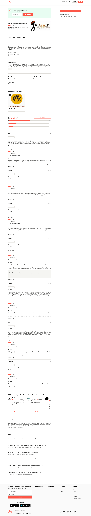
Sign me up (20, 497)
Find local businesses (39, 488)
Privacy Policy (22, 510)
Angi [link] (9, 6)
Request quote (17, 411)
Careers (74, 491)
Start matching (28, 14)
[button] (16, 103)
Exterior (13, 4)
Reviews (19, 37)
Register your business (52, 488)
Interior (9, 4)
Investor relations (76, 494)
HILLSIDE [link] (14, 6)
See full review (11, 145)
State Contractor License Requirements (15, 421)
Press (74, 493)
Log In (74, 1)
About (9, 37)
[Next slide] (11, 415)
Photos (14, 37)
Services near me (38, 489)
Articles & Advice (27, 4)
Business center (51, 489)
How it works (75, 488)
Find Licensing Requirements (28, 425)
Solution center (64, 488)
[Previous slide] (8, 415)
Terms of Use (17, 510)
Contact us (75, 496)
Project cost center (64, 489)
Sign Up (80, 1)
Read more (10, 49)
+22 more (12, 28)
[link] (16, 401)
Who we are (75, 489)
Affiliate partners (76, 499)
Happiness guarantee (77, 498)
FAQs (62, 491)
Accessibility (18, 512)
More (23, 4)
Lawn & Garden (18, 4)
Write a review (43, 117)
